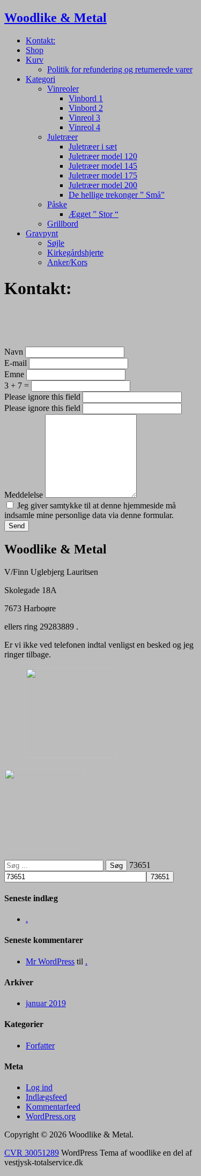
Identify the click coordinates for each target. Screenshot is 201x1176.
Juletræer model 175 (103, 175)
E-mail (16, 363)
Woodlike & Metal (55, 18)
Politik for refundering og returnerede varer (119, 69)
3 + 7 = (16, 385)
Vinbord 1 (86, 98)
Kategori (40, 79)
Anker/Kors (67, 262)
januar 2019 (46, 1003)
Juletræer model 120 (103, 156)
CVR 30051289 (31, 1152)
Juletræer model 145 (103, 165)
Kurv (34, 59)
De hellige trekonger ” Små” (117, 194)
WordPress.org (51, 1116)
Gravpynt (42, 233)
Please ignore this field (42, 396)
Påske (57, 204)
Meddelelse (24, 494)
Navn (14, 351)
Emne (15, 374)
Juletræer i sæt (93, 146)
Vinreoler (63, 88)
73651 (140, 865)
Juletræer (62, 136)
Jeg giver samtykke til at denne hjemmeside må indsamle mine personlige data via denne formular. (90, 510)
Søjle (55, 243)
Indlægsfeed (46, 1097)
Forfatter (40, 1045)
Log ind (39, 1087)
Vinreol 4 (84, 127)
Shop (34, 50)
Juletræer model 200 (103, 185)
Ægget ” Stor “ (93, 214)
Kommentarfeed (53, 1106)
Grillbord (62, 223)
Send (17, 526)
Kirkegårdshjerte (75, 252)
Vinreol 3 (84, 117)
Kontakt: (40, 40)
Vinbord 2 (86, 108)
